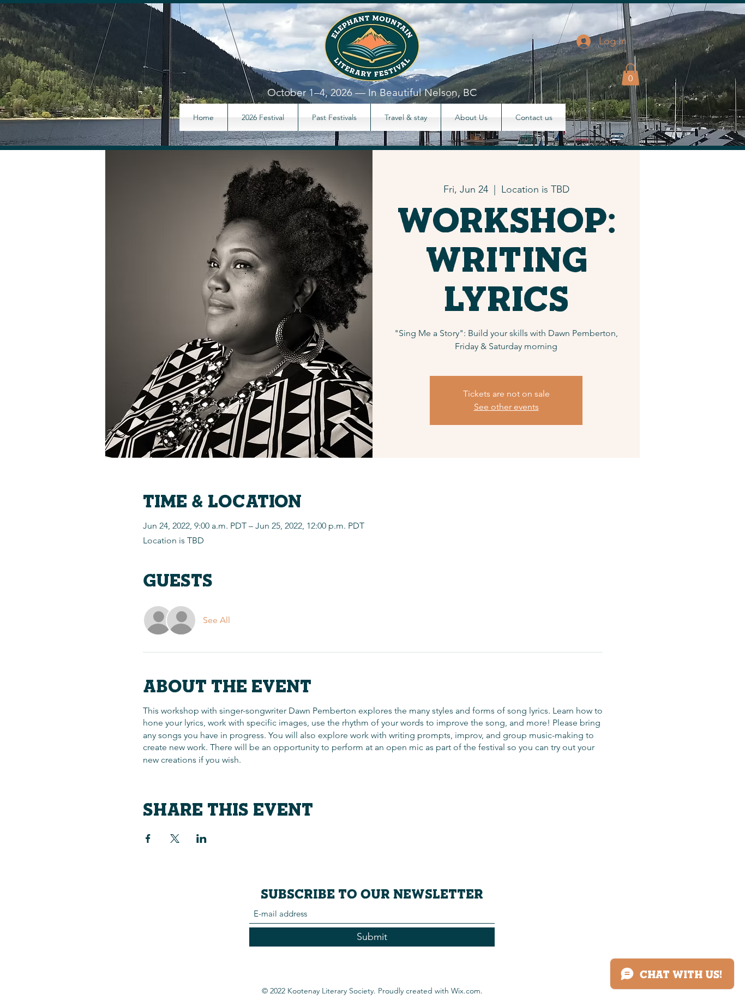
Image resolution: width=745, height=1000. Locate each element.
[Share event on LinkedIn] (201, 838)
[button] (630, 74)
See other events (506, 407)
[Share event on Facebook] (148, 838)
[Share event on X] (175, 838)
